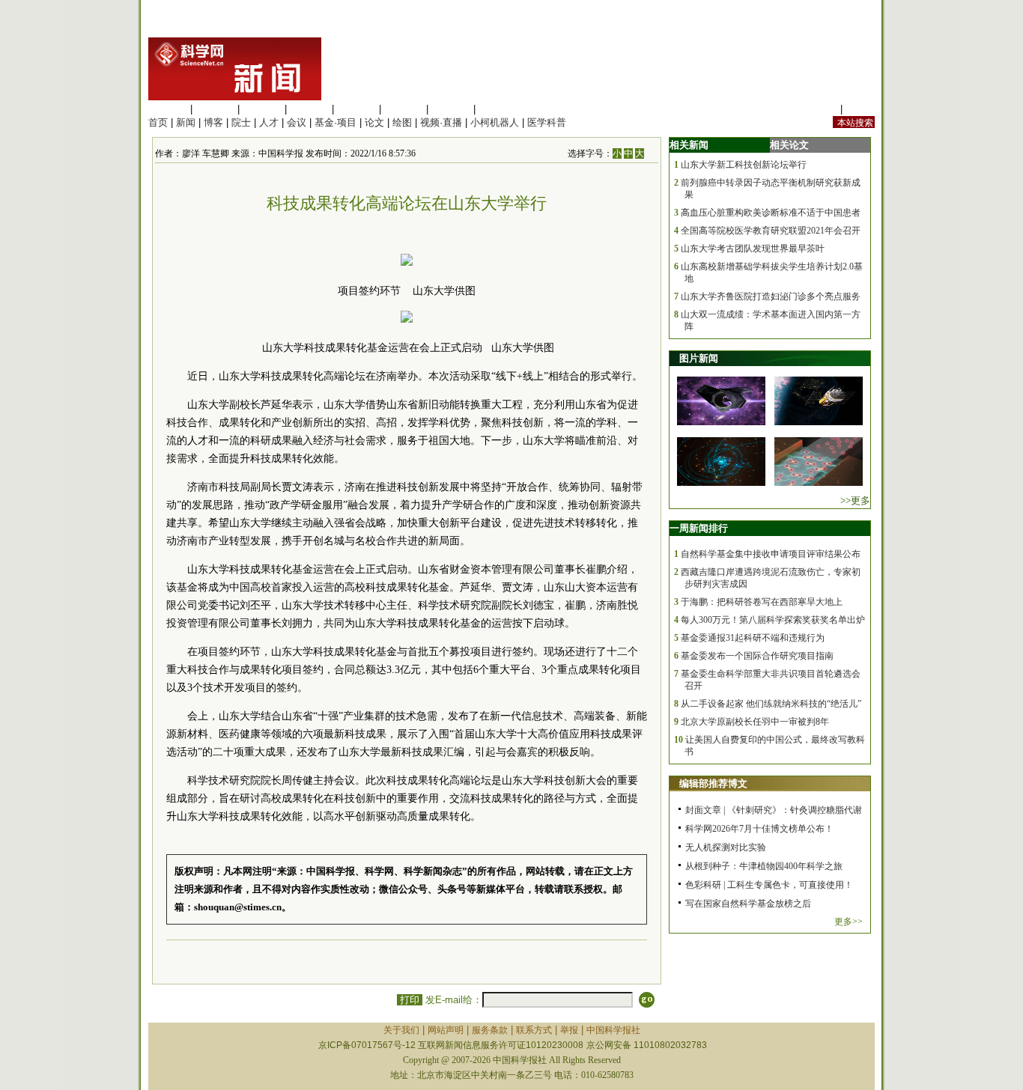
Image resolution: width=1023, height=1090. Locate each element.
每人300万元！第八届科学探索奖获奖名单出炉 (773, 620)
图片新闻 (698, 358)
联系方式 (534, 1030)
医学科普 (546, 122)
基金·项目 (335, 122)
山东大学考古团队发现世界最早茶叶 (753, 248)
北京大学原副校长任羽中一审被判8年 (755, 721)
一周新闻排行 (699, 528)
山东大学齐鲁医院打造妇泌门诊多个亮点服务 (770, 296)
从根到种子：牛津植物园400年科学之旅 (764, 866)
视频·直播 (441, 122)
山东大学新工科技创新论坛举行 (744, 164)
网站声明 (446, 1030)
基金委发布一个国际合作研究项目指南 (757, 656)
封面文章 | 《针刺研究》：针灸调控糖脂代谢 (773, 810)
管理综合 (498, 109)
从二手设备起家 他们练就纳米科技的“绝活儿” (771, 703)
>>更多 (855, 500)
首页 (158, 122)
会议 (296, 122)
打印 (409, 999)
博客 (213, 122)
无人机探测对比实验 (725, 847)
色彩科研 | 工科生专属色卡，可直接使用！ (769, 885)
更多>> (848, 921)
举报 (569, 1030)
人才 (269, 122)
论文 (374, 122)
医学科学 (214, 109)
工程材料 (309, 109)
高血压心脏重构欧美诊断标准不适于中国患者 (770, 212)
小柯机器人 (494, 122)
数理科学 (450, 109)
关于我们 (401, 1030)
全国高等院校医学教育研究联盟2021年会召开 (770, 230)
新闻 (185, 122)
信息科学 (356, 109)
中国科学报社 (613, 1030)
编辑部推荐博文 (713, 783)
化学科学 (262, 109)
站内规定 (817, 109)
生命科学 (167, 109)
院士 (241, 122)
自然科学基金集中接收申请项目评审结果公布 (770, 554)
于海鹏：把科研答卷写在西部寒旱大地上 (762, 602)
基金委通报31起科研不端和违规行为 (753, 638)
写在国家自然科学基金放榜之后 (748, 903)
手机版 (860, 109)
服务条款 (490, 1030)
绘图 (402, 122)
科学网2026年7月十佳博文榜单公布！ (759, 828)
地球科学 (403, 109)
